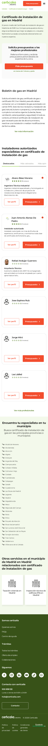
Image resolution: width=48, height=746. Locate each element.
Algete (7, 454)
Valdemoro (9, 541)
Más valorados (27, 163)
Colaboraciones (8, 660)
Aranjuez (8, 458)
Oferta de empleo (9, 655)
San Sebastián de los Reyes (15, 531)
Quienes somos (9, 627)
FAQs (4, 632)
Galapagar (9, 481)
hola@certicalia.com (11, 697)
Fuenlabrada (10, 478)
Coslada (8, 474)
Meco (7, 505)
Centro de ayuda (9, 636)
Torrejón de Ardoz (12, 535)
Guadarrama (10, 488)
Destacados (8, 163)
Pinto (7, 518)
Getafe (7, 484)
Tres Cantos (9, 538)
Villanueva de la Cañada (14, 545)
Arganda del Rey (11, 461)
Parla (7, 515)
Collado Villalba (11, 468)
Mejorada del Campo (13, 508)
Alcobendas (9, 448)
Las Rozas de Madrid (13, 491)
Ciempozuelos (10, 464)
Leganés (8, 494)
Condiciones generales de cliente (25, 727)
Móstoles (8, 511)
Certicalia (4, 9)
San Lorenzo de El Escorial (15, 528)
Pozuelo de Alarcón (12, 521)
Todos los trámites (10, 651)
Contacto (15, 706)
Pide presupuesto (32, 3)
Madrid (8, 498)
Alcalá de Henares (12, 444)
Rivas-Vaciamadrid (12, 525)
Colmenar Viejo (11, 471)
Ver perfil (12, 202)
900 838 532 (7, 689)
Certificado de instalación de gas (18, 9)
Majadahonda (10, 501)
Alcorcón (8, 451)
